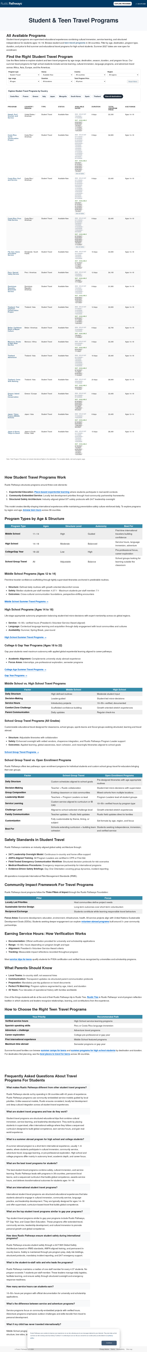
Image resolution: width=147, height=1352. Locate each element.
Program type (13, 72)
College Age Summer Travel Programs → (25, 669)
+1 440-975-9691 (140, 4)
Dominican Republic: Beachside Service (12, 288)
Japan (52, 96)
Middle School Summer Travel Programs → (26, 601)
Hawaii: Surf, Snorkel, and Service (13, 116)
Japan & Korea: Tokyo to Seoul (14, 432)
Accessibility (120, 1349)
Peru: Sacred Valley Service (13, 273)
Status (43, 72)
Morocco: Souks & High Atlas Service (14, 343)
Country (77, 72)
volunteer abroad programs (95, 921)
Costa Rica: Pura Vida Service (14, 219)
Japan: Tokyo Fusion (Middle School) (14, 416)
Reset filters (133, 81)
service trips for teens (21, 959)
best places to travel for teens (55, 1053)
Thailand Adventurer (12, 356)
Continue (109, 1343)
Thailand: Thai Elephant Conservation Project (13, 309)
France (25, 96)
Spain (87, 96)
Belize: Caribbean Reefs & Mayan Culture (15, 329)
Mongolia (63, 96)
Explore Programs (123, 4)
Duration (44, 78)
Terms (113, 1349)
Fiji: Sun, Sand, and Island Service (14, 253)
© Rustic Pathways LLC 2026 (24, 1349)
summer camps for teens (53, 1050)
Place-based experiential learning (51, 491)
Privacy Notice (104, 1349)
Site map (129, 1349)
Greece (35, 96)
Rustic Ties (92, 997)
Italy (44, 96)
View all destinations (113, 96)
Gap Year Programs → (16, 675)
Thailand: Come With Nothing (14, 380)
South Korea (76, 96)
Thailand (97, 96)
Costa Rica (14, 96)
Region (110, 72)
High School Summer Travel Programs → (25, 637)
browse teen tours (32, 510)
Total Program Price (81, 78)
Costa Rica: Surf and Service (14, 179)
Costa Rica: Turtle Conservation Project (13, 137)
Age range (12, 78)
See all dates (80, 173)
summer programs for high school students (93, 1050)
